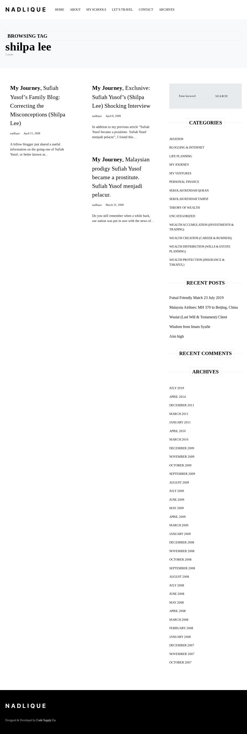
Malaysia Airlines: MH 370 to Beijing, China (203, 307)
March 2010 (178, 439)
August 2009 (179, 482)
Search (221, 96)
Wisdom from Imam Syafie (189, 327)
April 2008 (177, 611)
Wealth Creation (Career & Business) (200, 238)
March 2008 (178, 619)
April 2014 (177, 397)
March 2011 (178, 414)
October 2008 (180, 559)
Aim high (176, 336)
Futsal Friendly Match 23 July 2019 (196, 298)
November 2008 (181, 551)
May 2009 (176, 508)
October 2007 (180, 662)
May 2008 (176, 602)
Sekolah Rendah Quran (189, 190)
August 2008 (179, 576)
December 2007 (181, 645)
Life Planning (180, 156)
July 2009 (176, 491)
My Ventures (180, 173)
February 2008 (181, 628)
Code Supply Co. (46, 720)
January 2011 (180, 422)
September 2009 (182, 474)
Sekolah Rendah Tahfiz (188, 199)
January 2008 (180, 637)
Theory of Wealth (184, 207)
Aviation (176, 139)
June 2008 (176, 594)
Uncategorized (182, 216)
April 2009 (177, 517)
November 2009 (181, 456)
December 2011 (181, 405)
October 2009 (180, 465)
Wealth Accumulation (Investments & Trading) (201, 227)
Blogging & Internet (186, 147)
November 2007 (181, 654)
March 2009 (178, 525)
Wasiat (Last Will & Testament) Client (198, 317)
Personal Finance (184, 182)
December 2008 (181, 542)
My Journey (179, 164)
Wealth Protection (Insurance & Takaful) (197, 262)
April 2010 (177, 431)
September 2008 (182, 568)
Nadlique (26, 9)
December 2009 (181, 448)
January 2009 (180, 534)
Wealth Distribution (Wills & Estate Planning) (199, 249)
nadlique (15, 133)
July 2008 (176, 585)
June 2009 (176, 499)
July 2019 (176, 388)
